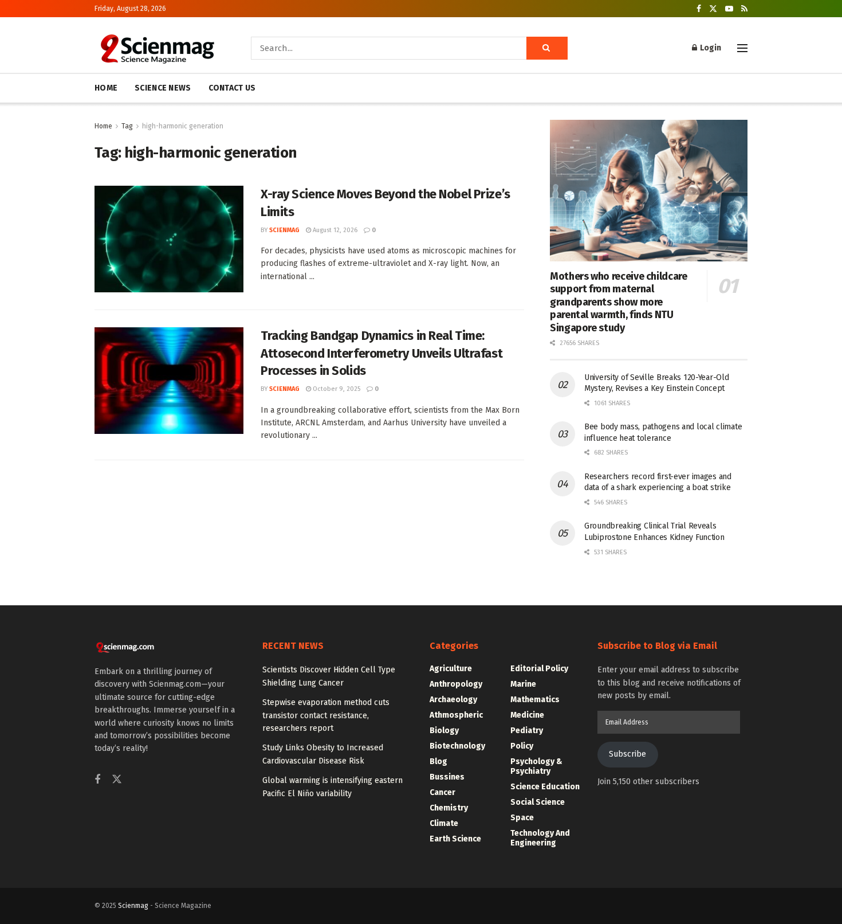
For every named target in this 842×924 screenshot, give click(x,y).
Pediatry (526, 730)
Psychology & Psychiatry (536, 766)
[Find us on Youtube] (729, 9)
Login (709, 48)
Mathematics (535, 699)
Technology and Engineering (540, 838)
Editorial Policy (539, 669)
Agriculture (451, 669)
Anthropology (456, 684)
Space (522, 818)
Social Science (537, 802)
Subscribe (627, 754)
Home (103, 126)
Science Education (545, 787)
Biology (444, 730)
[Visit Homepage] (157, 48)
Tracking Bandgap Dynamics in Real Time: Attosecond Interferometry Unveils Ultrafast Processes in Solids (381, 353)
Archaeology (453, 699)
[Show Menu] (742, 48)
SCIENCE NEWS (163, 88)
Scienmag (133, 906)
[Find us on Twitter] (713, 9)
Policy (521, 746)
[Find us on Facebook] (699, 9)
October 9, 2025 (335, 389)
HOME (106, 88)
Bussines (447, 777)
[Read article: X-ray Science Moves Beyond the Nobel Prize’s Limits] (169, 239)
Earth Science (455, 839)
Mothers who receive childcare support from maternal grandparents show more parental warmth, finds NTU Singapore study (618, 302)
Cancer (442, 792)
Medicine (527, 715)
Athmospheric (456, 715)
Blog (438, 761)
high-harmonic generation (182, 126)
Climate (444, 823)
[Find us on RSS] (744, 9)
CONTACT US (232, 88)
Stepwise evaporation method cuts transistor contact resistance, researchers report (325, 715)
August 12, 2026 (334, 230)
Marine (523, 684)
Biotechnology (457, 746)
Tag (127, 126)
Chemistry (449, 808)
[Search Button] (547, 48)
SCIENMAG (284, 230)
